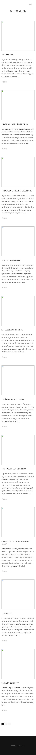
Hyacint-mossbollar (11, 260)
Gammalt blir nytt (10, 683)
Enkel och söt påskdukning (15, 124)
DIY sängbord (8, 55)
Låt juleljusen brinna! (12, 330)
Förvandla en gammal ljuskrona (17, 191)
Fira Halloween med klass (14, 469)
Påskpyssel (7, 613)
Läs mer (4, 82)
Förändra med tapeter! (13, 399)
